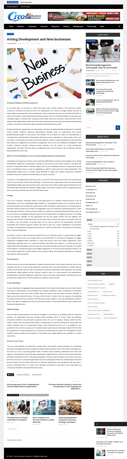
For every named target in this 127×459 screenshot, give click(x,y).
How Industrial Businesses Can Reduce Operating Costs (107, 81)
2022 (89, 261)
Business (20, 26)
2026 (89, 219)
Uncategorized (91, 41)
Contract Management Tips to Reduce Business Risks (107, 101)
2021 (89, 264)
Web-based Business (110, 318)
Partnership (91, 26)
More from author (26, 395)
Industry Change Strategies (96, 303)
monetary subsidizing (23, 374)
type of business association (96, 284)
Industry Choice (93, 306)
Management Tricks (94, 314)
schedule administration (95, 280)
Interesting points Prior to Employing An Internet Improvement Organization (23, 385)
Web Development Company (96, 288)
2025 (89, 249)
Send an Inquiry (25, 6)
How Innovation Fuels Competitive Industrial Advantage (104, 91)
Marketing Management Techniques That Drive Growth (101, 66)
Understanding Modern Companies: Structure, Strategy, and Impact (68, 420)
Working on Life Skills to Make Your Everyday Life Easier (109, 443)
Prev (10, 429)
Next (14, 429)
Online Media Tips (93, 291)
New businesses (36, 374)
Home (11, 26)
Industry (66, 26)
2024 (89, 253)
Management (78, 26)
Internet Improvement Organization (99, 310)
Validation (112, 284)
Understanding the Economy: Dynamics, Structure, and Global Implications (115, 432)
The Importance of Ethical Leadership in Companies (17, 419)
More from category (41, 395)
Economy (44, 26)
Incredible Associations (108, 295)
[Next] (90, 119)
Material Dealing (108, 314)
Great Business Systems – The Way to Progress (116, 451)
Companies (32, 26)
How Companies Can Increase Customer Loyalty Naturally (41, 2)
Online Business (107, 291)
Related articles (13, 395)
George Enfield (11, 43)
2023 (89, 257)
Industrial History (93, 299)
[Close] (96, 424)
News (102, 26)
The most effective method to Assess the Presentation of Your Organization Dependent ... (64, 386)
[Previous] (87, 119)
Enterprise (55, 26)
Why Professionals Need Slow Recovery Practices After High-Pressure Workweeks (107, 111)
